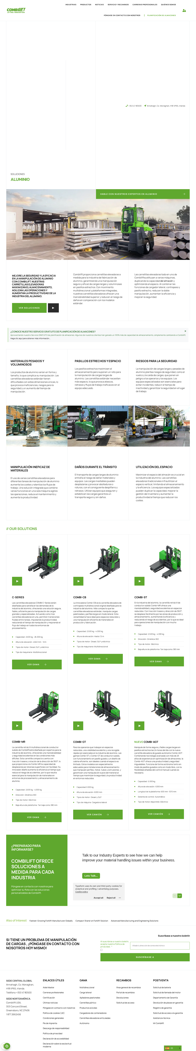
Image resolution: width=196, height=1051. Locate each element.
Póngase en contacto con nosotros (122, 15)
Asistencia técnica (161, 1018)
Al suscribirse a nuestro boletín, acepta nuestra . (114, 944)
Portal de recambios (125, 992)
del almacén (166, 280)
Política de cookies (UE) (54, 1013)
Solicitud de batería (162, 987)
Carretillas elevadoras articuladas (95, 1018)
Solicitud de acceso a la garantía (168, 1013)
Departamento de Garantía (165, 997)
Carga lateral (86, 992)
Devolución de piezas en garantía (168, 1002)
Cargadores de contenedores (93, 1013)
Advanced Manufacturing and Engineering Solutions (134, 920)
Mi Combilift (158, 1023)
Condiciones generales (53, 1018)
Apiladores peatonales (90, 997)
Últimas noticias (50, 1002)
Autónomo (84, 1023)
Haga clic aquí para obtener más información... (30, 338)
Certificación (49, 997)
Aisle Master (48, 987)
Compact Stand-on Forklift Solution (91, 920)
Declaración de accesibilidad (56, 1038)
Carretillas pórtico (88, 1002)
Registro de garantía (162, 1007)
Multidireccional (87, 987)
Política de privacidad (52, 1033)
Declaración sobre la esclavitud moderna (57, 1045)
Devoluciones (122, 997)
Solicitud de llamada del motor (167, 992)
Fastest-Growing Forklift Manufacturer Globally (51, 920)
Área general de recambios (128, 987)
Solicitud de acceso (125, 1002)
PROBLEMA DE (38, 939)
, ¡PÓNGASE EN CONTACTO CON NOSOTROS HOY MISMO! (42, 945)
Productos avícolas (88, 1007)
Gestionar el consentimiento (7, 1046)
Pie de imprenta (50, 1023)
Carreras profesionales (53, 992)
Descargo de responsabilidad (56, 1028)
